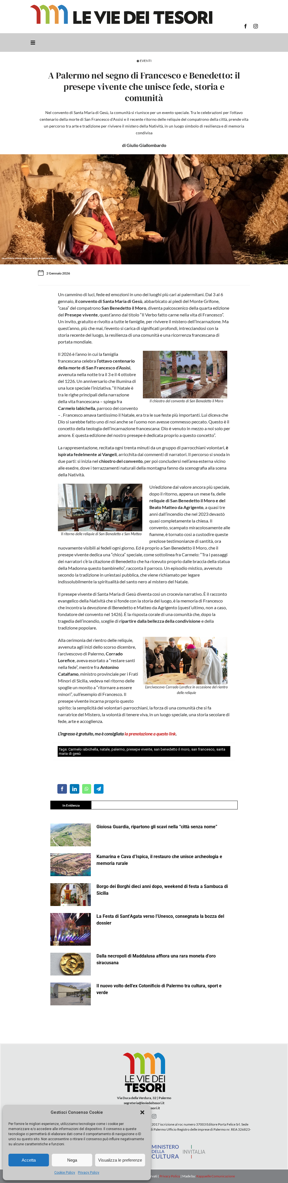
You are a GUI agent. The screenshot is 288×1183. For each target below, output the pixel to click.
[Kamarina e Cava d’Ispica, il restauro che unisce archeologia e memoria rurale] (70, 864)
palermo (118, 749)
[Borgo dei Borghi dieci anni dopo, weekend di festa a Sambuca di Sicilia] (70, 894)
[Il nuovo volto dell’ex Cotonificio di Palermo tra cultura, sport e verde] (70, 994)
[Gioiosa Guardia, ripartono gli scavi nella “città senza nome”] (70, 834)
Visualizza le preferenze (120, 1160)
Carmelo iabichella (83, 749)
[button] (142, 1112)
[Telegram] (99, 789)
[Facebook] (62, 789)
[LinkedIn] (74, 789)
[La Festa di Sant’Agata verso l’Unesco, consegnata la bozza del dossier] (70, 929)
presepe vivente (139, 749)
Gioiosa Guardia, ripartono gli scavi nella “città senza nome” (156, 826)
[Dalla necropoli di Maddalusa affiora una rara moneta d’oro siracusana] (70, 964)
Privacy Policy (88, 1173)
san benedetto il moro (172, 749)
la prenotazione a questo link (150, 733)
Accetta (29, 1160)
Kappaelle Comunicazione (215, 1176)
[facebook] (245, 26)
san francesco (203, 749)
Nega (72, 1160)
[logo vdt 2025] (121, 7)
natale (105, 749)
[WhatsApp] (87, 789)
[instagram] (255, 26)
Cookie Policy (64, 1173)
